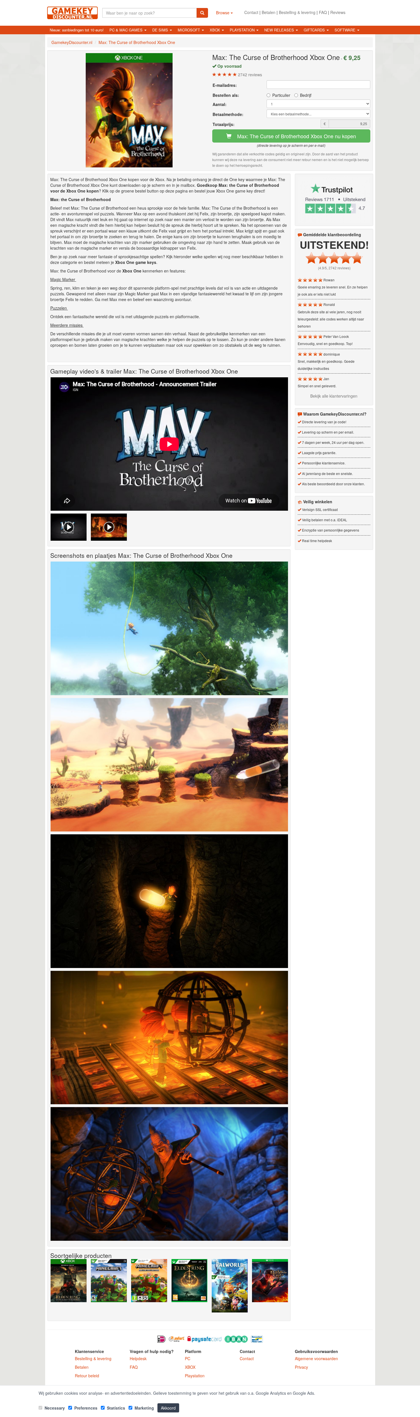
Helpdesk (138, 1358)
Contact (251, 12)
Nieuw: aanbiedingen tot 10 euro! (77, 30)
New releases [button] (279, 30)
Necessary (54, 1408)
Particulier (281, 95)
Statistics (115, 1408)
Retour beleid (87, 1375)
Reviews (337, 12)
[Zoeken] (202, 13)
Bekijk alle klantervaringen (333, 396)
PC (187, 1358)
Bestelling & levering (297, 12)
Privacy (301, 1367)
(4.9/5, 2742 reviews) (334, 267)
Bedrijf (305, 95)
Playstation (195, 1375)
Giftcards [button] (315, 30)
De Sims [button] (160, 30)
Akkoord (168, 1408)
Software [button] (346, 30)
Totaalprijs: (224, 124)
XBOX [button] (215, 30)
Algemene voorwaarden (316, 1358)
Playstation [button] (243, 30)
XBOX (190, 1367)
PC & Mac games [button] (126, 30)
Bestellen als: (226, 95)
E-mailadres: (225, 85)
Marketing (143, 1408)
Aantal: (220, 104)
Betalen (268, 12)
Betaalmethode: (228, 114)
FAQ (323, 12)
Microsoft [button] (189, 30)
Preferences (85, 1408)
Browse (223, 12)
